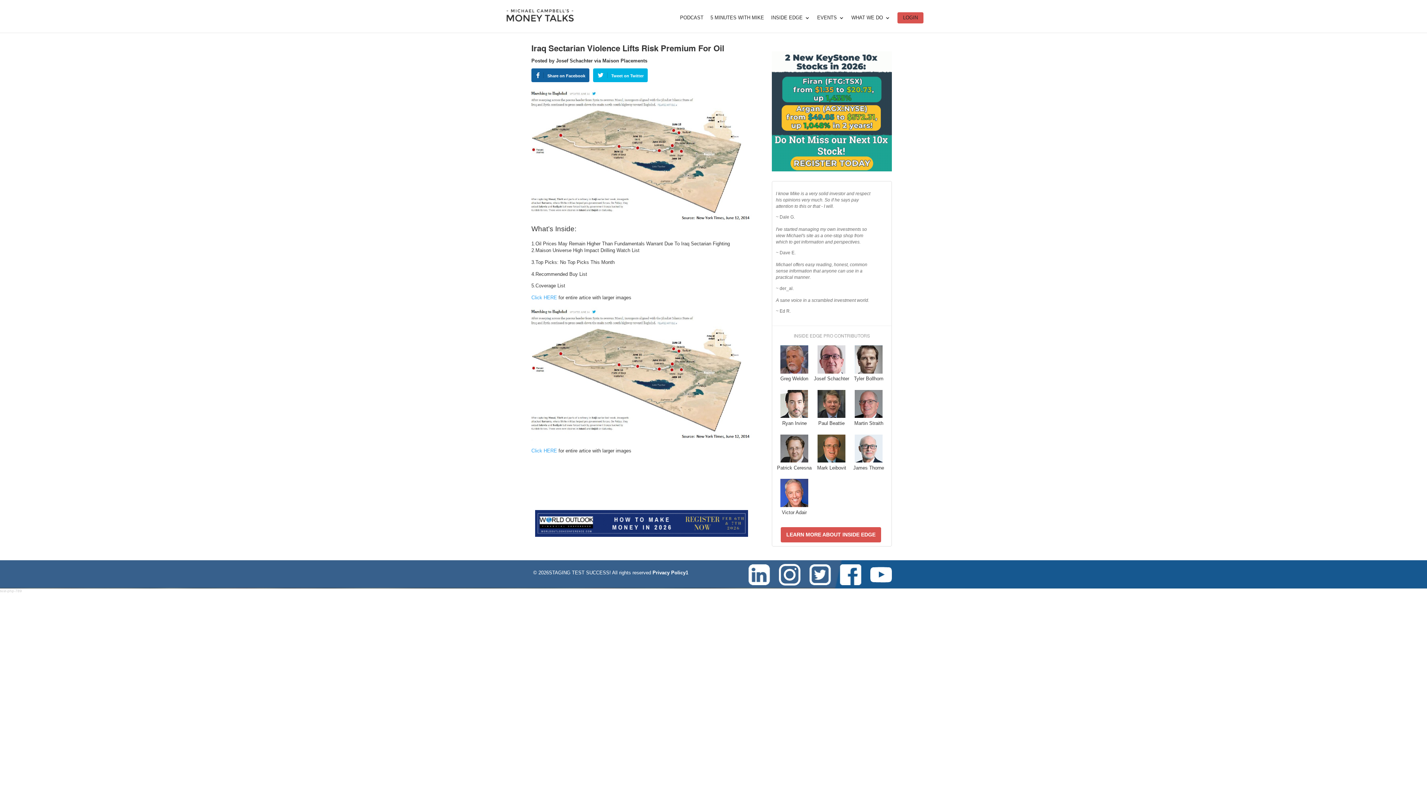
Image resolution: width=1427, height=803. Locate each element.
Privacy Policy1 (670, 572)
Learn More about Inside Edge (831, 535)
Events (827, 17)
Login (910, 17)
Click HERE (544, 297)
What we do (867, 17)
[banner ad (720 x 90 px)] (641, 535)
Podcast (691, 17)
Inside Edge (787, 17)
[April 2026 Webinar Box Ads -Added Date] (832, 169)
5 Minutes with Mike (737, 17)
